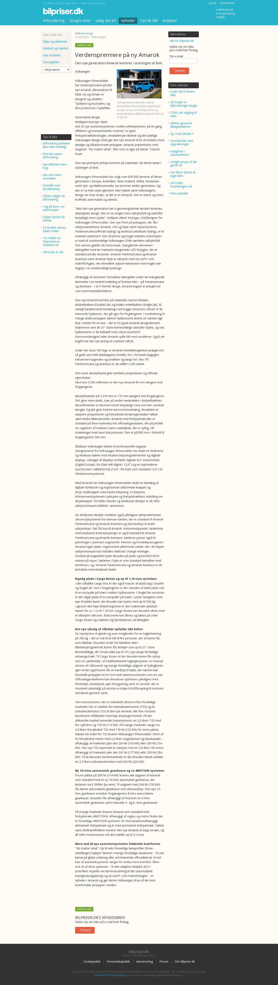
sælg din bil (106, 20)
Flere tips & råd (53, 252)
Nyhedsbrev (178, 34)
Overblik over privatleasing (51, 187)
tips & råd (149, 20)
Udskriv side (84, 45)
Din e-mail (176, 56)
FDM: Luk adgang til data (183, 114)
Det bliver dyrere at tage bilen (183, 174)
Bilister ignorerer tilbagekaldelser (181, 124)
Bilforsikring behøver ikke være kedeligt (56, 145)
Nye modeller (52, 55)
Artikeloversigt (84, 33)
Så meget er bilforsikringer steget (183, 103)
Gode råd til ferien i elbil (182, 93)
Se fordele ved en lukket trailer (54, 229)
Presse (163, 961)
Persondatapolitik (118, 961)
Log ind (212, 3)
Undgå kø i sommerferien (179, 153)
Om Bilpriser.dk (185, 961)
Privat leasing (226, 13)
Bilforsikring (225, 9)
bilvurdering (54, 20)
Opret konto (227, 3)
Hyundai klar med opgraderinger (181, 142)
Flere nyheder (179, 85)
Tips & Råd (50, 137)
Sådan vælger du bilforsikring (54, 197)
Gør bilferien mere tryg (55, 166)
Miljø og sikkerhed (55, 41)
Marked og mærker (55, 48)
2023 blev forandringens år (181, 184)
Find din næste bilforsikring (52, 155)
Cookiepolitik (91, 961)
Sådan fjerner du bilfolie (54, 218)
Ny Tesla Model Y (182, 134)
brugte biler (80, 20)
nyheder (128, 20)
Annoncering (144, 961)
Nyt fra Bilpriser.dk (182, 41)
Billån (221, 17)
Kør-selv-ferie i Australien (52, 176)
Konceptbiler (51, 62)
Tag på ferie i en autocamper (53, 208)
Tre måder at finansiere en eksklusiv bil (51, 241)
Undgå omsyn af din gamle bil (183, 163)
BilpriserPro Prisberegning (110, 975)
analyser (169, 20)
